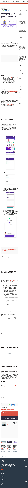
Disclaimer (2, 480)
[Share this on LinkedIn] (8, 10)
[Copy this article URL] (2, 10)
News (4, 1)
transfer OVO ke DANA (12, 280)
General (20, 76)
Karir (19, 84)
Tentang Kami (3, 473)
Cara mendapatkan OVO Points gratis (6, 255)
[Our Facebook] (4, 484)
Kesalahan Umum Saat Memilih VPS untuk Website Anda (22, 31)
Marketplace (23, 1)
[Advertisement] (9, 36)
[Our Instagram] (2, 484)
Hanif (2, 448)
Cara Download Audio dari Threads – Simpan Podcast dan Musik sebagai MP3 (22, 27)
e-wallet (11, 77)
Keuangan (2, 444)
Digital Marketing (18, 1)
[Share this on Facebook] (6, 10)
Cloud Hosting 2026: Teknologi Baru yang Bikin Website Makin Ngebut (22, 47)
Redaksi (2, 476)
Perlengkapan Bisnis (21, 95)
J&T (19, 81)
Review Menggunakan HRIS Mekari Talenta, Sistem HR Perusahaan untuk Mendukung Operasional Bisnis (22, 58)
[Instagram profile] (7, 424)
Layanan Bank (3, 3)
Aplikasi (20, 70)
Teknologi (20, 103)
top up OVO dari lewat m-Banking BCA (13, 91)
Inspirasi (20, 78)
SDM (6, 3)
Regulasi (20, 97)
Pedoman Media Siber (4, 482)
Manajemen (12, 1)
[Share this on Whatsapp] (3, 10)
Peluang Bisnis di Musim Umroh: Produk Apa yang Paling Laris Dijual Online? (22, 22)
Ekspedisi (20, 75)
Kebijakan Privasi (3, 479)
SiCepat (20, 100)
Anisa (4, 8)
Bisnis (7, 1)
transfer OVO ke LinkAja (10, 104)
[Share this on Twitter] (5, 10)
